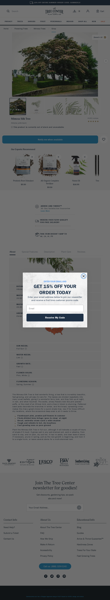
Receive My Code (55, 317)
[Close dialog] (83, 276)
